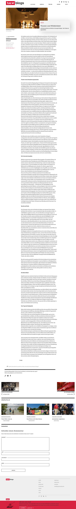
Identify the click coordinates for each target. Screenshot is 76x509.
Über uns (50, 4)
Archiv (40, 490)
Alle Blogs (33, 4)
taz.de (66, 4)
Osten (40, 492)
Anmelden (56, 484)
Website (2, 463)
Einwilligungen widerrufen (59, 486)
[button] (8, 376)
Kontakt (58, 4)
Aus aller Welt (41, 486)
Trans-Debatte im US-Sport (57, 416)
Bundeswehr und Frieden (5, 416)
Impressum (56, 480)
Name (2, 452)
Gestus (23, 366)
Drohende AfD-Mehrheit (31, 416)
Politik (40, 480)
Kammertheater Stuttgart (34, 366)
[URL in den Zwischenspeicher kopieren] (5, 376)
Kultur (40, 482)
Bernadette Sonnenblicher (17, 366)
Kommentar (3, 437)
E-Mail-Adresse (4, 457)
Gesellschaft (41, 484)
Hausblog (42, 4)
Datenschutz (56, 482)
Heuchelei (27, 366)
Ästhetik (10, 366)
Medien (40, 488)
